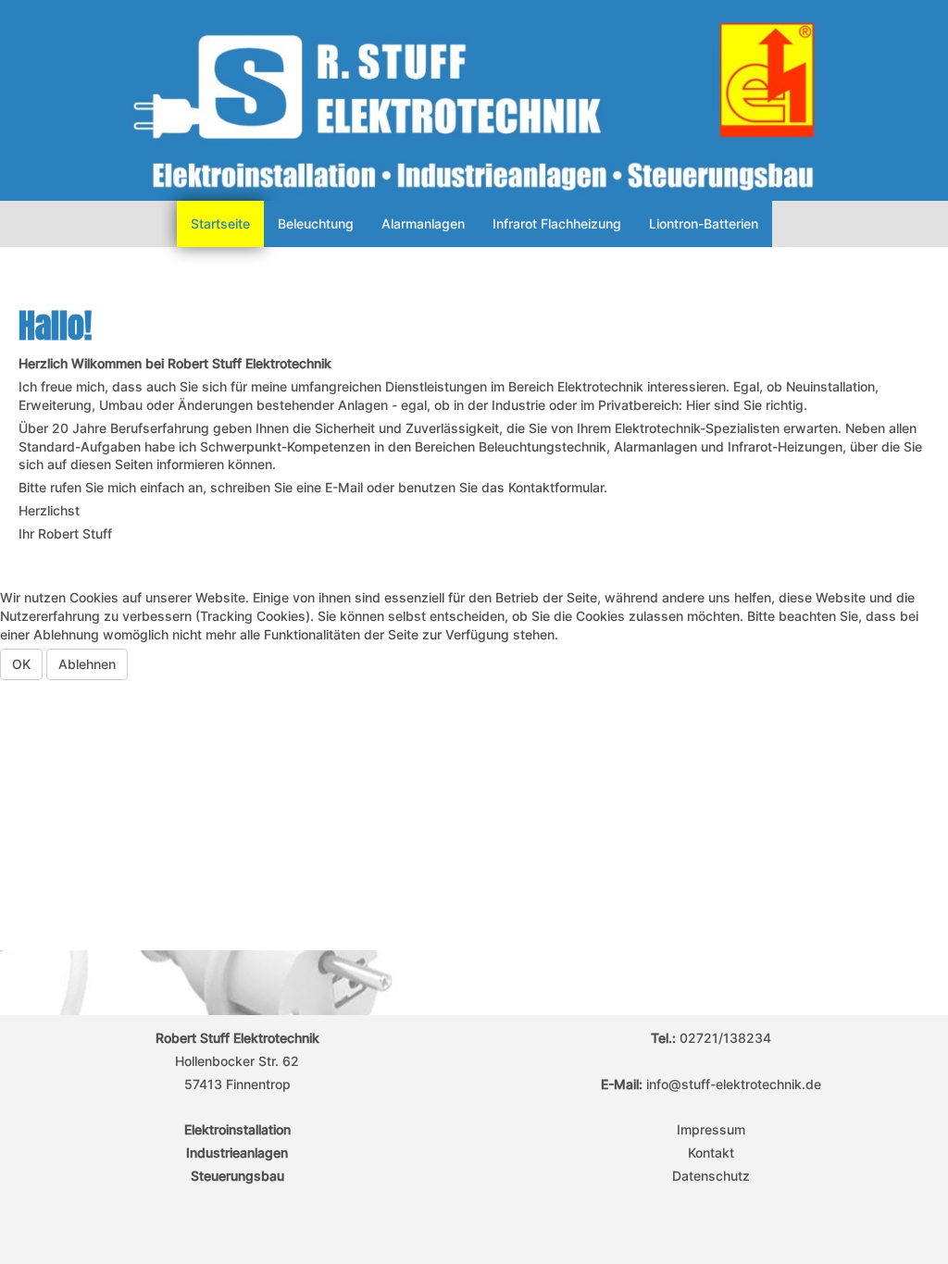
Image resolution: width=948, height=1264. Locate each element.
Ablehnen (87, 664)
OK (21, 664)
